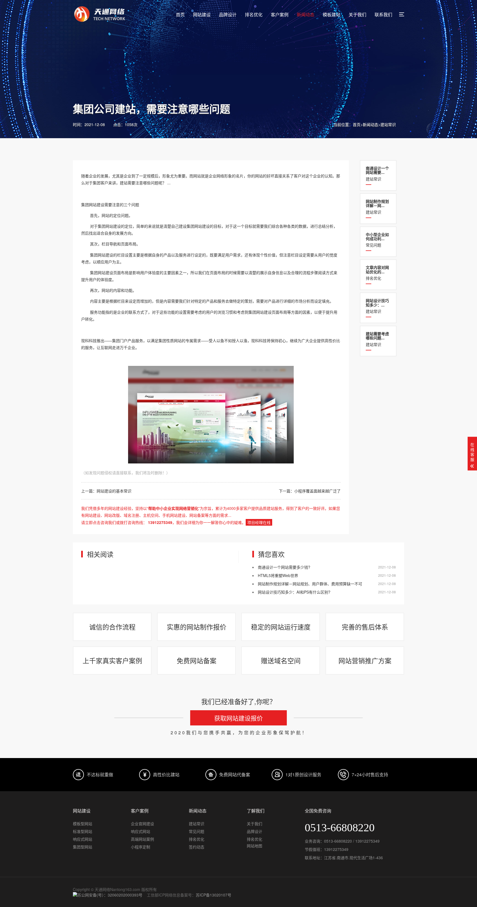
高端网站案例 (142, 839)
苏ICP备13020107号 (213, 895)
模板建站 (331, 14)
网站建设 (202, 14)
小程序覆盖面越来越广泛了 (317, 491)
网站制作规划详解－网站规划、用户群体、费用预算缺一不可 (310, 583)
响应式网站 (82, 839)
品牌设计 (228, 14)
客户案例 (279, 14)
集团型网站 (82, 847)
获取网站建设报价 (238, 718)
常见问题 (377, 240)
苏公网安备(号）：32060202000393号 (109, 895)
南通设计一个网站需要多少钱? (284, 567)
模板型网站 (82, 823)
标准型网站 (82, 831)
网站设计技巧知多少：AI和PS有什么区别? (294, 592)
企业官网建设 (142, 823)
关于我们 (357, 14)
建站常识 (388, 124)
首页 (180, 14)
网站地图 (254, 845)
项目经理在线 (259, 522)
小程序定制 (140, 847)
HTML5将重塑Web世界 (278, 575)
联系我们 (383, 14)
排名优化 (254, 14)
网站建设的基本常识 (114, 491)
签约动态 (196, 847)
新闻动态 (305, 14)
